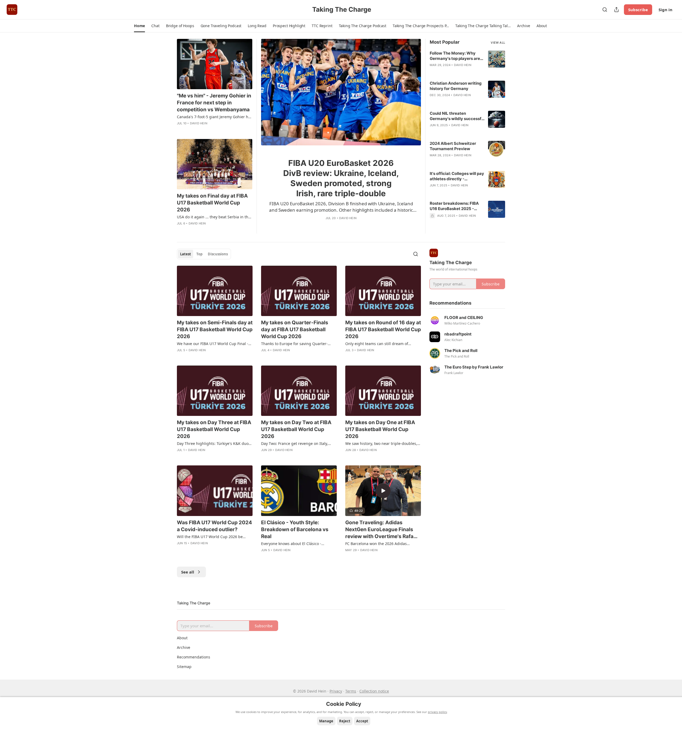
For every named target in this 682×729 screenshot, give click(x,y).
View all (498, 42)
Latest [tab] (185, 254)
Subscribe (638, 9)
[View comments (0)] (337, 226)
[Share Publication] (616, 9)
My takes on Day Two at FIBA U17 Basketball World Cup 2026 (296, 429)
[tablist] (204, 254)
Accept (362, 721)
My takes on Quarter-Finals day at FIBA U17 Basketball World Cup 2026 (294, 329)
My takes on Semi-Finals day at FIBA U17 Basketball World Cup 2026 (215, 329)
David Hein (347, 218)
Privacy (336, 691)
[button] (139, 25)
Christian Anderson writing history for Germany (456, 86)
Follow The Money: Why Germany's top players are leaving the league (455, 56)
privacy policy (437, 712)
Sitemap (184, 666)
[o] (383, 490)
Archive (183, 647)
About (182, 637)
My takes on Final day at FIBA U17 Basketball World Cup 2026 (212, 203)
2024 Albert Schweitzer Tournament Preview (453, 146)
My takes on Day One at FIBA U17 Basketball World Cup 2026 (380, 429)
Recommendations (193, 657)
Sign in (665, 9)
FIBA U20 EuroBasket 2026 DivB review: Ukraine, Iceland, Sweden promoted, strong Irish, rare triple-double (341, 178)
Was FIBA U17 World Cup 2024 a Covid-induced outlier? (214, 526)
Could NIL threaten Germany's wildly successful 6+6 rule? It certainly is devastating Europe (457, 116)
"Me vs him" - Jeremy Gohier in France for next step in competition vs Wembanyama (214, 103)
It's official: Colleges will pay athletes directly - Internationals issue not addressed (457, 176)
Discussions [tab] (218, 254)
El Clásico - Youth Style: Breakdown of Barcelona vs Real (294, 529)
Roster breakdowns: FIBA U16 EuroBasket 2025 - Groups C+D (454, 206)
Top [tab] (199, 254)
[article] (341, 136)
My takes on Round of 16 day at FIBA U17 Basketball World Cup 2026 (383, 329)
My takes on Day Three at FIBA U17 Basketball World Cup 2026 (214, 429)
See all (187, 572)
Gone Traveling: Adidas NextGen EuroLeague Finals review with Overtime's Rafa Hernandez (379, 529)
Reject (344, 721)
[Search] (604, 9)
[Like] (329, 226)
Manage (326, 721)
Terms (350, 691)
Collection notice (374, 691)
